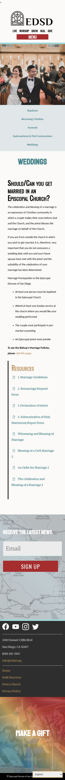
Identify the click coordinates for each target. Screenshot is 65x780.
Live (15, 31)
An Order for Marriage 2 (33, 467)
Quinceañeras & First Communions (32, 136)
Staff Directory (11, 677)
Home (6, 670)
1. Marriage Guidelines (32, 377)
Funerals (32, 127)
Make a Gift (32, 733)
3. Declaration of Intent (32, 405)
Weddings (32, 144)
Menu (32, 37)
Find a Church (11, 684)
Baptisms (32, 110)
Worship (24, 31)
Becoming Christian (32, 119)
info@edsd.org (11, 660)
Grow (34, 31)
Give (50, 31)
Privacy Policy (11, 691)
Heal (42, 31)
